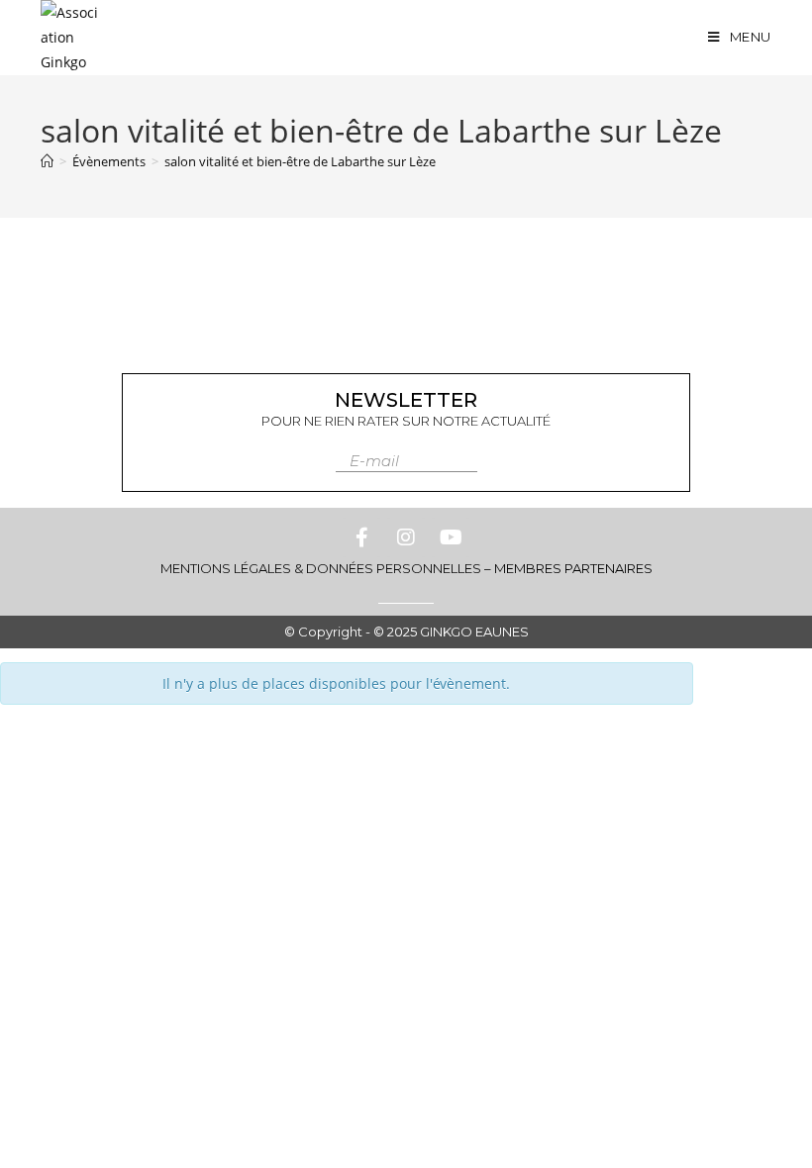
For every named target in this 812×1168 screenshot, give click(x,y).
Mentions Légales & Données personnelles (320, 568)
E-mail (374, 460)
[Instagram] (406, 537)
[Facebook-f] (361, 537)
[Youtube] (450, 537)
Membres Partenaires (573, 568)
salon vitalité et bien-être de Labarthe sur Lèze (300, 161)
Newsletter (406, 400)
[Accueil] (47, 161)
